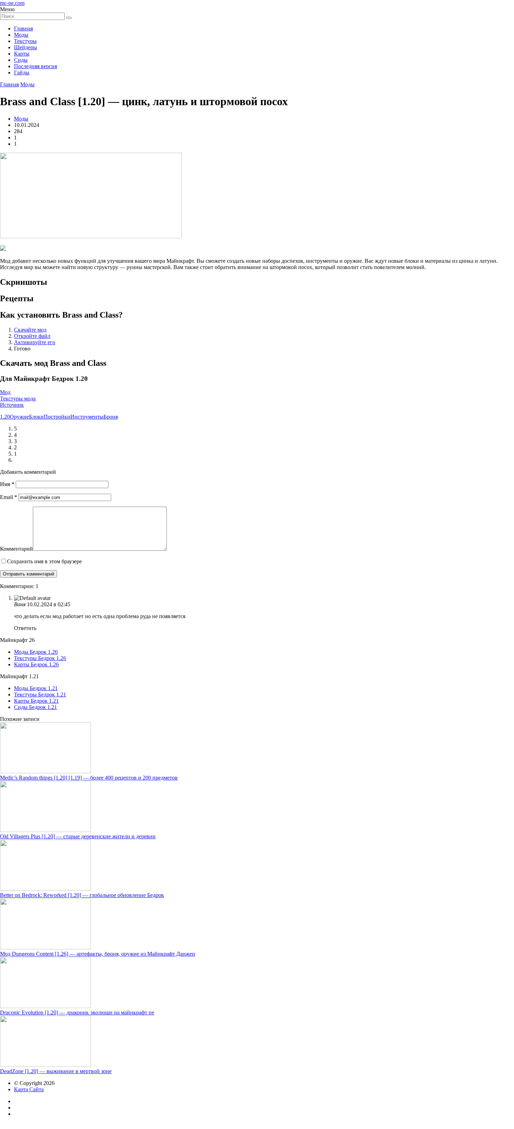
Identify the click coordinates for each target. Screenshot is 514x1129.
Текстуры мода (18, 398)
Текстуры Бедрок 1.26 (40, 658)
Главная (23, 28)
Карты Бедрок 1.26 (36, 664)
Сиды (21, 60)
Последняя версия (35, 66)
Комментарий (16, 549)
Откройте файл (32, 336)
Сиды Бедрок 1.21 (35, 707)
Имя (7, 484)
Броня (110, 417)
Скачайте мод (30, 330)
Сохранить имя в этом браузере (44, 561)
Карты (21, 54)
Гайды (21, 72)
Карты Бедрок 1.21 (36, 701)
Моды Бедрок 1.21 (36, 688)
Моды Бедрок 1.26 (36, 652)
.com (12, 3)
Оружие (19, 417)
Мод (5, 392)
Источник (12, 405)
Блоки (36, 417)
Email (8, 497)
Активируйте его (34, 342)
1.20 (5, 417)
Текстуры (25, 41)
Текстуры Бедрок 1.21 (40, 694)
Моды (21, 35)
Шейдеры (25, 47)
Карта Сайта (29, 1089)
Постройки (57, 417)
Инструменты (86, 417)
